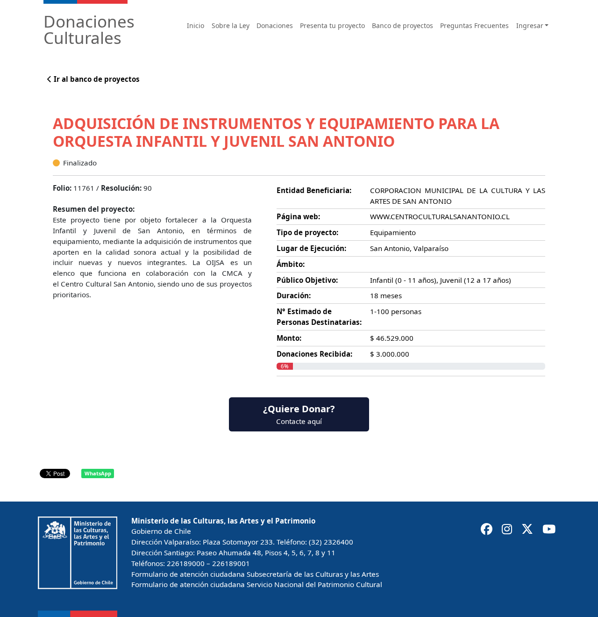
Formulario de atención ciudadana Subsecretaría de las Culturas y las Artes (255, 574)
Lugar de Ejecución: (311, 248)
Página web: (298, 216)
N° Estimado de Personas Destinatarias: (319, 317)
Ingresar (529, 25)
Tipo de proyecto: (307, 232)
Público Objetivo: (307, 280)
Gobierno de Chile (161, 531)
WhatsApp (98, 473)
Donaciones (274, 25)
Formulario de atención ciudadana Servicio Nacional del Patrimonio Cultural (256, 584)
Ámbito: (291, 264)
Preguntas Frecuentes (474, 25)
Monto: (289, 338)
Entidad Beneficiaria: (314, 190)
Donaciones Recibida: (314, 354)
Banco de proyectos (402, 25)
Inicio (195, 25)
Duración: (294, 295)
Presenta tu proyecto (332, 25)
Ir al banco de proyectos (96, 79)
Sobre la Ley (230, 25)
